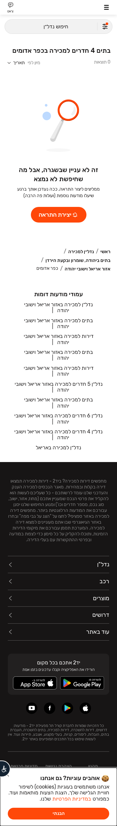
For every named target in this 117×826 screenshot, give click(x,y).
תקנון (93, 766)
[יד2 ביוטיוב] (31, 708)
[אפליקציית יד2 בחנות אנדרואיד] (67, 708)
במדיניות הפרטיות (71, 799)
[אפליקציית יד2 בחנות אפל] (85, 708)
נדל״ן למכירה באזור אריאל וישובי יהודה (58, 307)
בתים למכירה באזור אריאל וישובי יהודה (58, 323)
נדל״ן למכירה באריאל (58, 447)
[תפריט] (106, 7)
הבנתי (59, 813)
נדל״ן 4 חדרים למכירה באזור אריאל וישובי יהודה (58, 434)
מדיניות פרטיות (24, 766)
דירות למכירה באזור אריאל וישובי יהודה (59, 339)
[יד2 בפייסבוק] (49, 708)
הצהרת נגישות (58, 766)
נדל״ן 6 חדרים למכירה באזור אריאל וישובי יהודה (58, 419)
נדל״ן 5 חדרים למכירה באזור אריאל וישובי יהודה (59, 387)
